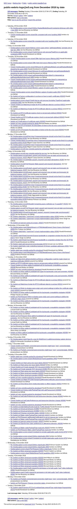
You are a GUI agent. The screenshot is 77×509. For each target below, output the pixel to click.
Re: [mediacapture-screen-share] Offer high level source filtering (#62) (34, 63)
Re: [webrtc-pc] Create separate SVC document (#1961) (29, 369)
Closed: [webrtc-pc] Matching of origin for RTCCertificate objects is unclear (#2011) (38, 104)
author (21, 15)
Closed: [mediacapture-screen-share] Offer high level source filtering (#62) (35, 58)
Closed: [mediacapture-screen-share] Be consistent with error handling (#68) (36, 34)
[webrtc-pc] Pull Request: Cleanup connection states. (28, 483)
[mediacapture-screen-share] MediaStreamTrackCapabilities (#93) (32, 453)
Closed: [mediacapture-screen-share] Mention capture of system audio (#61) (36, 92)
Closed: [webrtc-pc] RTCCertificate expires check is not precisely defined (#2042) (37, 117)
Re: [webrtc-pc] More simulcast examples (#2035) (27, 373)
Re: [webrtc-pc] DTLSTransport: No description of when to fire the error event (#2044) (39, 125)
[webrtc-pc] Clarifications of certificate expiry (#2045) (28, 121)
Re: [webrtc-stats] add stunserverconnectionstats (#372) (29, 244)
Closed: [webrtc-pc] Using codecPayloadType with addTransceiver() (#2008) (36, 390)
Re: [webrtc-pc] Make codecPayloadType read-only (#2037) (30, 415)
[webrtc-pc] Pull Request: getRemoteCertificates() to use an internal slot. (34, 417)
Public (24, 3)
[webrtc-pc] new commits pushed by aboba (25, 123)
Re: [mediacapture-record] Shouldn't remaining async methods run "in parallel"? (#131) (39, 204)
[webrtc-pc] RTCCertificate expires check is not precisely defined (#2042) (35, 263)
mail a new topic (22, 18)
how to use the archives (19, 20)
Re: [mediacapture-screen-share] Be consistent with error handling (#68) (34, 41)
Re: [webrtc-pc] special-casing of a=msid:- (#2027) (27, 223)
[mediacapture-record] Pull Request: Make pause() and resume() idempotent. (36, 164)
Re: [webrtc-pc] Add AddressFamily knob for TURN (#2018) (30, 407)
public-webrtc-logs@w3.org (37, 3)
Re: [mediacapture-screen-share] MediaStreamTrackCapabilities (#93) (34, 358)
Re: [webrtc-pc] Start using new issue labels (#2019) (28, 365)
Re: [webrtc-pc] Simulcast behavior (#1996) (25, 409)
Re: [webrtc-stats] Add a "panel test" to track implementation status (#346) (35, 216)
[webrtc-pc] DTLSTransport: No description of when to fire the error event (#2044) (37, 130)
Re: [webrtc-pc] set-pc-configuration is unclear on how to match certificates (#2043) (38, 96)
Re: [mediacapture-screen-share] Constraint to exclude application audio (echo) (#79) (39, 432)
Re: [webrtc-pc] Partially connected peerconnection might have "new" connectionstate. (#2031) (42, 350)
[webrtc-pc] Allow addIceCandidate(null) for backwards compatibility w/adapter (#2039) (39, 332)
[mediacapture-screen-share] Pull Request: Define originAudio (31, 449)
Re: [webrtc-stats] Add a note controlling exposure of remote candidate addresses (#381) (40, 246)
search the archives (34, 20)
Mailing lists (17, 3)
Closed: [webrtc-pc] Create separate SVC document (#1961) (30, 367)
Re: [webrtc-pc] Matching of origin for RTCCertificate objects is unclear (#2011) (37, 109)
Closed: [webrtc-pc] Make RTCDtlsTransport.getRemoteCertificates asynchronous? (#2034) (41, 379)
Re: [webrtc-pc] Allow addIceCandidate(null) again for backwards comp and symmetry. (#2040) (42, 271)
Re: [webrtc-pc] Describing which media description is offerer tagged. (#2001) (36, 384)
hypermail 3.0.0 (30, 504)
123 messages (13, 11)
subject (30, 15)
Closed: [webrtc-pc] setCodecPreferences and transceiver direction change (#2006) (38, 400)
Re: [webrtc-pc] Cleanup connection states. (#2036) (28, 413)
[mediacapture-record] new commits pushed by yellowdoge (30, 149)
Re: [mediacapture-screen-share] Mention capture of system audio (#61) (34, 88)
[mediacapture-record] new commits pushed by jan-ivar (29, 153)
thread (15, 15)
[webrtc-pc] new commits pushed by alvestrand (26, 269)
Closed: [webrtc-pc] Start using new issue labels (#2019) (29, 363)
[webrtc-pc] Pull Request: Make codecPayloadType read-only (31, 430)
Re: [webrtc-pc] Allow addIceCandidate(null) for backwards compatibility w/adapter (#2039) (41, 292)
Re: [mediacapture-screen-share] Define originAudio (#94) (30, 436)
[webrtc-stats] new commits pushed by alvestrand (27, 250)
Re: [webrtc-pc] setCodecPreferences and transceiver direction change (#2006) (37, 396)
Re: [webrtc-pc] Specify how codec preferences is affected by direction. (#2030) (37, 423)
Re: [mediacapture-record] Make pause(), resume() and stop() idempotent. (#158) (37, 160)
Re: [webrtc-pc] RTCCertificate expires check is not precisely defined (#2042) (36, 113)
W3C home (7, 3)
